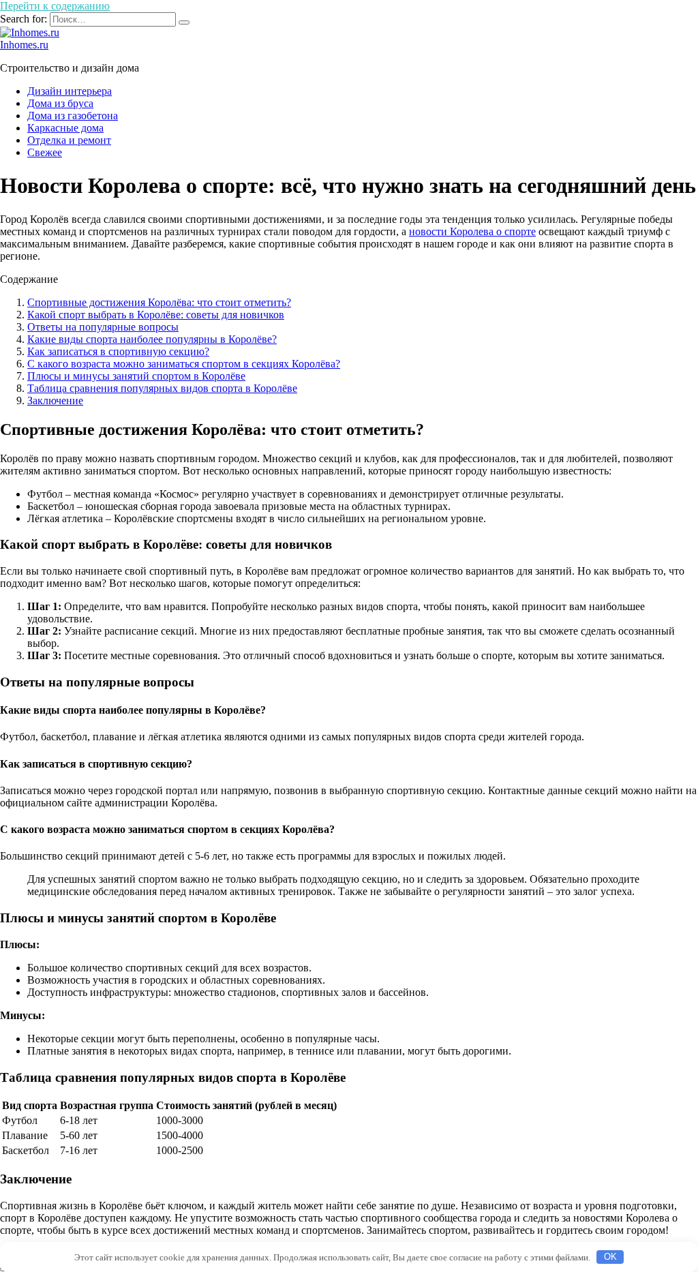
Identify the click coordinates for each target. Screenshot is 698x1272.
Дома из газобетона (72, 115)
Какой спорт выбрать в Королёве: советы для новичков (155, 314)
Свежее (44, 152)
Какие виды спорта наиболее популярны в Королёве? (152, 339)
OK (610, 1257)
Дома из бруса (60, 103)
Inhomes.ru (24, 44)
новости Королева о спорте (472, 231)
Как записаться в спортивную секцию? (118, 351)
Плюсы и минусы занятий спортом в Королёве (136, 376)
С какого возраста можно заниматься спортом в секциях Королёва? (183, 363)
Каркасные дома (65, 128)
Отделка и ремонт (69, 140)
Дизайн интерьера (69, 91)
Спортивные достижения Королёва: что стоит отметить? (159, 302)
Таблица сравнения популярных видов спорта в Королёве (162, 388)
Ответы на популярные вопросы (103, 327)
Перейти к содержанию (55, 6)
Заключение (55, 400)
